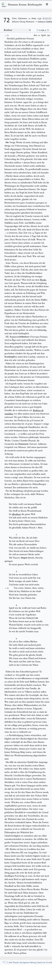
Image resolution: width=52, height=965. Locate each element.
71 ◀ (38, 30)
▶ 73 (47, 30)
